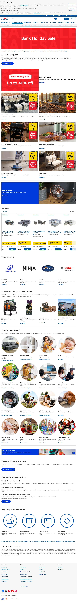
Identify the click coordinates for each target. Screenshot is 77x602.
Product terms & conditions (26, 579)
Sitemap (22, 569)
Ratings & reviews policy (25, 583)
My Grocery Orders (5, 569)
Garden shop (12, 51)
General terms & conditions (26, 576)
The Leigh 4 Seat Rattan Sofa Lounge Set (39, 232)
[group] (9, 232)
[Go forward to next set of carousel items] (73, 232)
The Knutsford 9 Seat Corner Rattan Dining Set (70, 232)
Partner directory (24, 586)
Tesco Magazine (4, 583)
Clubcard (41, 569)
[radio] (5, 211)
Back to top (72, 541)
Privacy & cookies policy (25, 571)
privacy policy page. (24, 5)
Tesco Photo (4, 581)
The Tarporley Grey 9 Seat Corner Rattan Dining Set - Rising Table (8, 232)
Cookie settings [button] (23, 574)
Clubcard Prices (42, 574)
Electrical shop (4, 51)
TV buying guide (65, 51)
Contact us (60, 567)
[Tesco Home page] (4, 19)
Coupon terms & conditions (26, 581)
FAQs (59, 51)
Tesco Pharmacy (4, 579)
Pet (57, 51)
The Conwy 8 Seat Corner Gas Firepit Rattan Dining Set (54, 232)
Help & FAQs (4, 571)
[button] (46, 16)
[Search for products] (55, 19)
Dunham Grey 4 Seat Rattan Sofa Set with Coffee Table (23, 232)
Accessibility (23, 567)
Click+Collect (42, 571)
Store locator (60, 569)
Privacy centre (4, 576)
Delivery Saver (42, 567)
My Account (3, 567)
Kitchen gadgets (24, 51)
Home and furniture (33, 51)
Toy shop (18, 51)
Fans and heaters (42, 51)
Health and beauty (51, 51)
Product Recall (4, 574)
